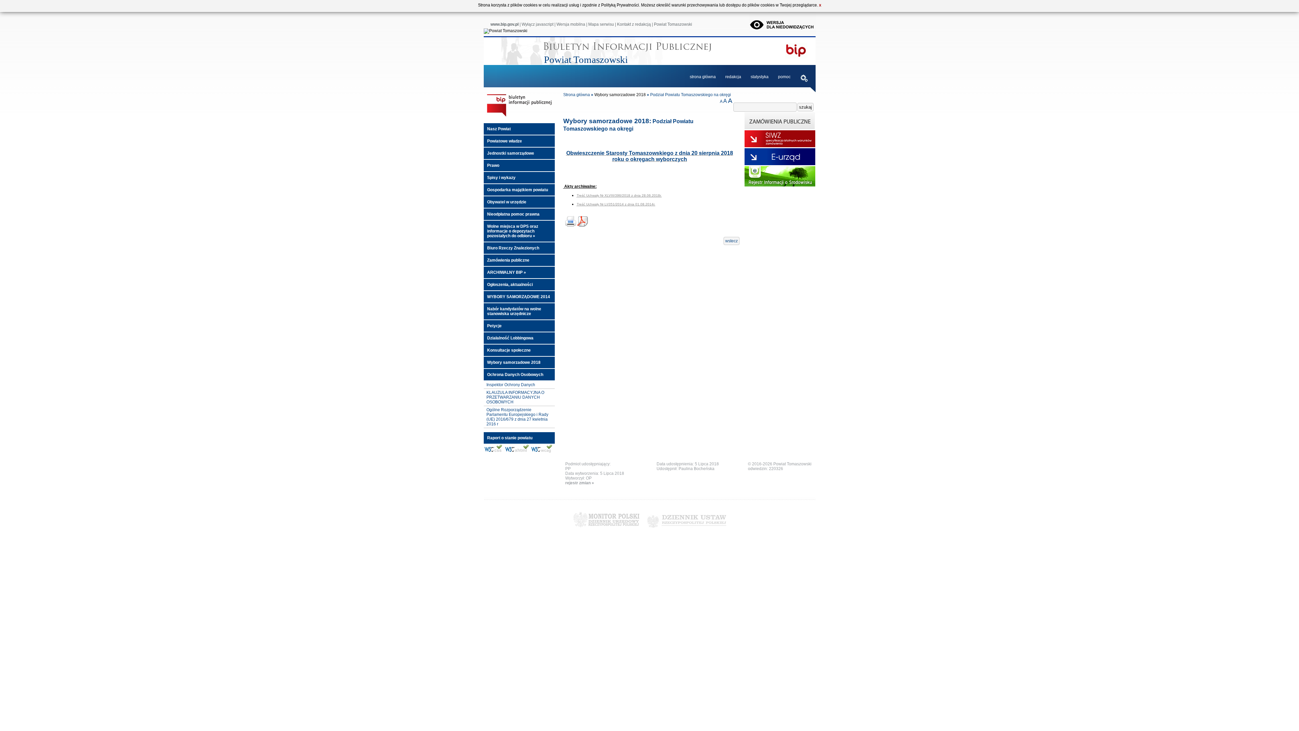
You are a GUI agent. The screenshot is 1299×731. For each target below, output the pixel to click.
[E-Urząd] (780, 163)
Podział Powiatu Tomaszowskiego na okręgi (690, 94)
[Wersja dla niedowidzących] (782, 30)
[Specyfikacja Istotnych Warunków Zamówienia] (780, 145)
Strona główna (576, 94)
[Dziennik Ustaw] (686, 530)
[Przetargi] (780, 128)
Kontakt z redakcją (634, 24)
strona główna (703, 76)
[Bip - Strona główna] (519, 116)
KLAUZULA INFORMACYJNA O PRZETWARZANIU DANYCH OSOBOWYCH (515, 397)
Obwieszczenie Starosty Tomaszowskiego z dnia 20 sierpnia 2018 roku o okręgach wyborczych (649, 156)
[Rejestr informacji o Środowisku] (780, 185)
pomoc (784, 76)
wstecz (731, 241)
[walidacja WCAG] (541, 451)
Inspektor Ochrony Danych (510, 384)
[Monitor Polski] (606, 530)
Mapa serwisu (601, 24)
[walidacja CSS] (493, 451)
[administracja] (804, 79)
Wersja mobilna (570, 24)
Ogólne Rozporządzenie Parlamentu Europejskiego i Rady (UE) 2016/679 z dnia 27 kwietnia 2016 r (517, 416)
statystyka (760, 76)
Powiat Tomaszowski (673, 24)
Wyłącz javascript (537, 24)
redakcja (733, 76)
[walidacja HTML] (516, 451)
